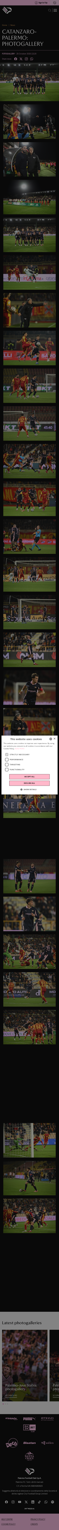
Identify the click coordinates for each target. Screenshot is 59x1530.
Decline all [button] (29, 783)
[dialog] (30, 765)
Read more (19, 749)
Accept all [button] (29, 776)
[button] (29, 789)
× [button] (54, 739)
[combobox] (50, 739)
